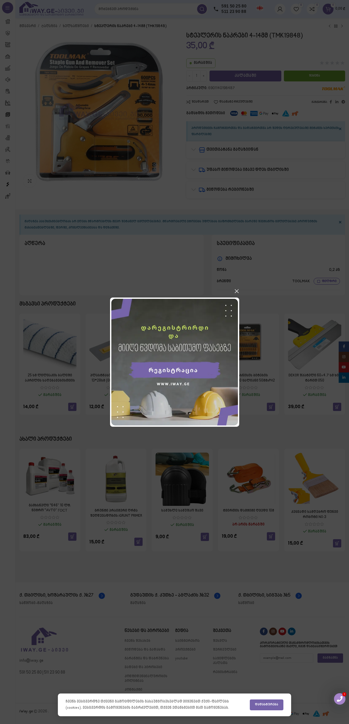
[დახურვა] (236, 291)
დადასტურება (266, 705)
